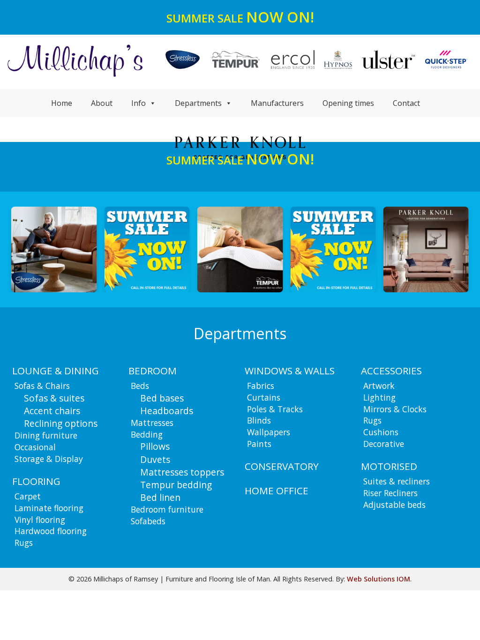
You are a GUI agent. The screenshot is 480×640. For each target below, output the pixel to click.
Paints (259, 443)
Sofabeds (148, 521)
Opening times (348, 103)
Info (138, 103)
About (101, 103)
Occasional (35, 447)
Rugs (24, 542)
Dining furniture (46, 435)
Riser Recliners (390, 493)
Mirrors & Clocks (395, 409)
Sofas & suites (54, 398)
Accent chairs (52, 410)
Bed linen (160, 497)
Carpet (28, 496)
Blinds (259, 420)
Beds (140, 385)
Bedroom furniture (167, 509)
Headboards (166, 410)
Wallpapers (268, 432)
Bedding (147, 434)
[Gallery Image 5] (332, 249)
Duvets (155, 459)
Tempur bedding (176, 484)
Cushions (380, 432)
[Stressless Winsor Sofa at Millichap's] (54, 249)
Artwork (379, 385)
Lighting (379, 397)
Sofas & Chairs (42, 385)
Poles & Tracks (275, 409)
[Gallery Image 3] (146, 249)
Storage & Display (49, 458)
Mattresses (152, 422)
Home (61, 103)
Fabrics (260, 385)
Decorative (383, 443)
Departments (198, 103)
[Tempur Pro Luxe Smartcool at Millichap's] (240, 249)
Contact (406, 103)
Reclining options (61, 423)
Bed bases (162, 398)
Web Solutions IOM (378, 578)
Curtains (263, 397)
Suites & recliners (396, 481)
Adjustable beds (394, 504)
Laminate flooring (49, 507)
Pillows (155, 446)
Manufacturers (277, 103)
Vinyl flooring (40, 519)
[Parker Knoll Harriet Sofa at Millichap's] (426, 249)
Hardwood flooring (51, 530)
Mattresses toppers (182, 472)
